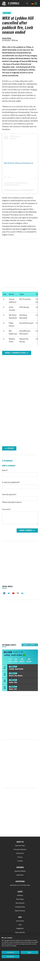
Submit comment (26, 530)
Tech (20, 925)
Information (20, 921)
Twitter (9, 593)
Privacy (20, 857)
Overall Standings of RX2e (15, 353)
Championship (20, 907)
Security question (9, 495)
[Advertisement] (20, 379)
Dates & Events (20, 911)
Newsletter (22, 593)
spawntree (20, 875)
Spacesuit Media (20, 871)
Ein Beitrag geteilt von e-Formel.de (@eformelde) (20, 190)
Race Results (20, 903)
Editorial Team (20, 846)
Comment (6, 510)
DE (32, 3)
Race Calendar (20, 932)
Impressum (20, 853)
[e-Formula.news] (10, 3)
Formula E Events (29, 645)
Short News (20, 899)
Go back (10, 448)
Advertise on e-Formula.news (20, 885)
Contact (20, 861)
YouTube (13, 593)
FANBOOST (20, 929)
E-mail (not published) (11, 483)
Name (6, 471)
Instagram (18, 593)
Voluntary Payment (20, 849)
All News (20, 895)
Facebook (4, 593)
